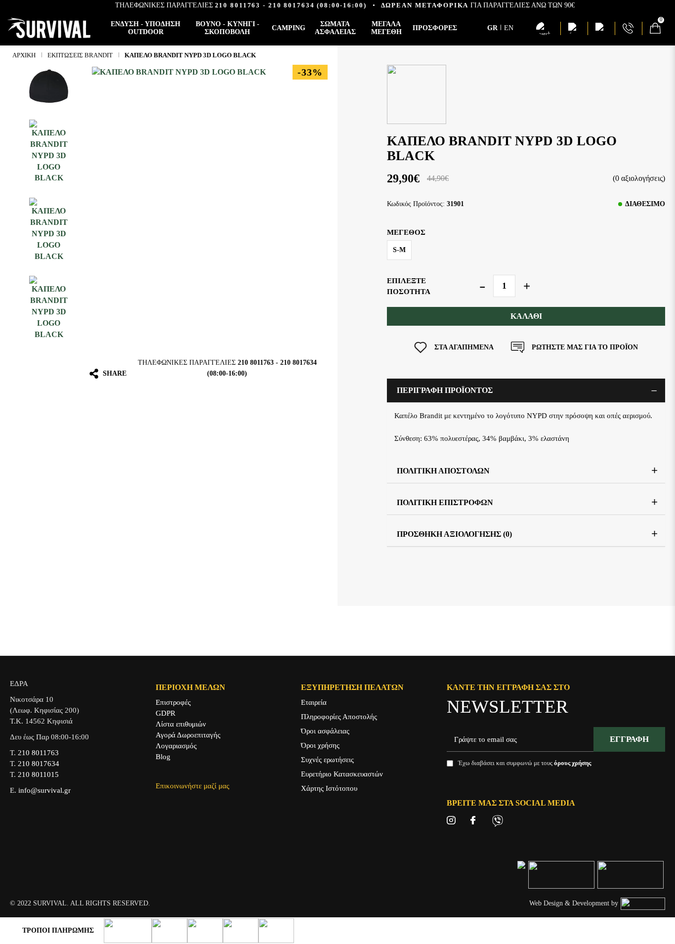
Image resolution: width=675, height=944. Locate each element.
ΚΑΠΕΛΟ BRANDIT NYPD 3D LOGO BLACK (190, 55)
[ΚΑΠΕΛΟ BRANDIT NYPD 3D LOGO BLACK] (48, 86)
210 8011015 (38, 774)
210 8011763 (238, 5)
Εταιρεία (314, 702)
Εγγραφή (629, 739)
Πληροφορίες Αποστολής (339, 717)
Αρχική (24, 55)
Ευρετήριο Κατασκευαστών (342, 774)
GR (493, 28)
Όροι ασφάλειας (325, 731)
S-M (399, 250)
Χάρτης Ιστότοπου (329, 788)
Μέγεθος (406, 232)
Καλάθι (526, 316)
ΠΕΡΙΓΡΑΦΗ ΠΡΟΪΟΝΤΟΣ (445, 390)
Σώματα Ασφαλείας (335, 28)
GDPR (165, 713)
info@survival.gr (44, 790)
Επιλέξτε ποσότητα (408, 286)
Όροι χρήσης (320, 745)
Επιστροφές (173, 702)
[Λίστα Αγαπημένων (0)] (573, 28)
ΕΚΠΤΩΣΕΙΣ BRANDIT (80, 55)
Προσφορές (435, 28)
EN (508, 28)
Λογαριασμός (176, 746)
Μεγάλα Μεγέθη (386, 28)
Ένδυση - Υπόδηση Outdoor (145, 28)
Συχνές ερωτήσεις (327, 760)
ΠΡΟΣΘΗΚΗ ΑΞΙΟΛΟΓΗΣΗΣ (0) (454, 534)
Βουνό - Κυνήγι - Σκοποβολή (227, 28)
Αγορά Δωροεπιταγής (188, 735)
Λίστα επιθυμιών (181, 724)
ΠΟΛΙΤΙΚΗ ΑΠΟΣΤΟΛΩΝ (443, 471)
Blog (163, 757)
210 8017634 (291, 5)
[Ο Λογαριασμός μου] (600, 28)
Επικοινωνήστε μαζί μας (192, 786)
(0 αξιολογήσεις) (639, 178)
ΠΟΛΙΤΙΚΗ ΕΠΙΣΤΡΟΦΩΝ (445, 502)
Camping (288, 28)
